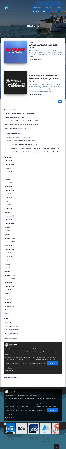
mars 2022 (8, 205)
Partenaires (36, 11)
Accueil (39, 3)
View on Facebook (9, 370)
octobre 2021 (9, 220)
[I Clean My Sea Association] (6, 7)
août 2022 (8, 194)
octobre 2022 (9, 186)
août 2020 (8, 253)
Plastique (8, 310)
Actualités (8, 302)
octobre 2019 (9, 282)
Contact (45, 11)
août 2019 (8, 290)
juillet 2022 (8, 197)
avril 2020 (8, 268)
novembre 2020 (10, 242)
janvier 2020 (8, 271)
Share (8, 371)
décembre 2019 (10, 275)
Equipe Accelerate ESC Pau (25, 137)
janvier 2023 (8, 183)
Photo (10, 368)
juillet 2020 (8, 256)
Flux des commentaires (12, 330)
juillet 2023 (8, 172)
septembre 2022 (10, 190)
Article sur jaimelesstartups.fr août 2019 (24, 144)
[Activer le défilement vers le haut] (63, 446)
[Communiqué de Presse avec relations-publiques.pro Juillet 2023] (15, 82)
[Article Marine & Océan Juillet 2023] (15, 52)
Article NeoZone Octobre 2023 (14, 117)
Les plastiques (36, 7)
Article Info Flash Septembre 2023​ (15, 128)
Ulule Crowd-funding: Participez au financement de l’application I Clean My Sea (36, 148)
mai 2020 (8, 264)
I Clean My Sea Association (52, 3)
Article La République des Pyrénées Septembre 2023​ (21, 124)
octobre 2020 (9, 245)
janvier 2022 (8, 212)
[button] (59, 3)
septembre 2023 (10, 164)
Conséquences (9, 306)
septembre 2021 (10, 223)
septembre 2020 (10, 249)
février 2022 (8, 208)
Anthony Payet (9, 137)
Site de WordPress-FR (12, 333)
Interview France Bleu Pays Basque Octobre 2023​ (20, 113)
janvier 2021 (8, 234)
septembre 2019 (10, 286)
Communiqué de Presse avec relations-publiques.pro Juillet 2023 (44, 78)
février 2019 (8, 293)
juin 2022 (7, 201)
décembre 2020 (10, 238)
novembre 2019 (10, 279)
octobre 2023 (9, 161)
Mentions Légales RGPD (11, 377)
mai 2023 (8, 179)
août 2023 (8, 168)
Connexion (8, 322)
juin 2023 (7, 175)
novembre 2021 (10, 216)
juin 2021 (7, 227)
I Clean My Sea (13, 344)
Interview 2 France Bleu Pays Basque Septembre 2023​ (21, 121)
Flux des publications (11, 326)
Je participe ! (48, 7)
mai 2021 (8, 231)
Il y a (39, 59)
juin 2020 (7, 260)
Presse (58, 7)
